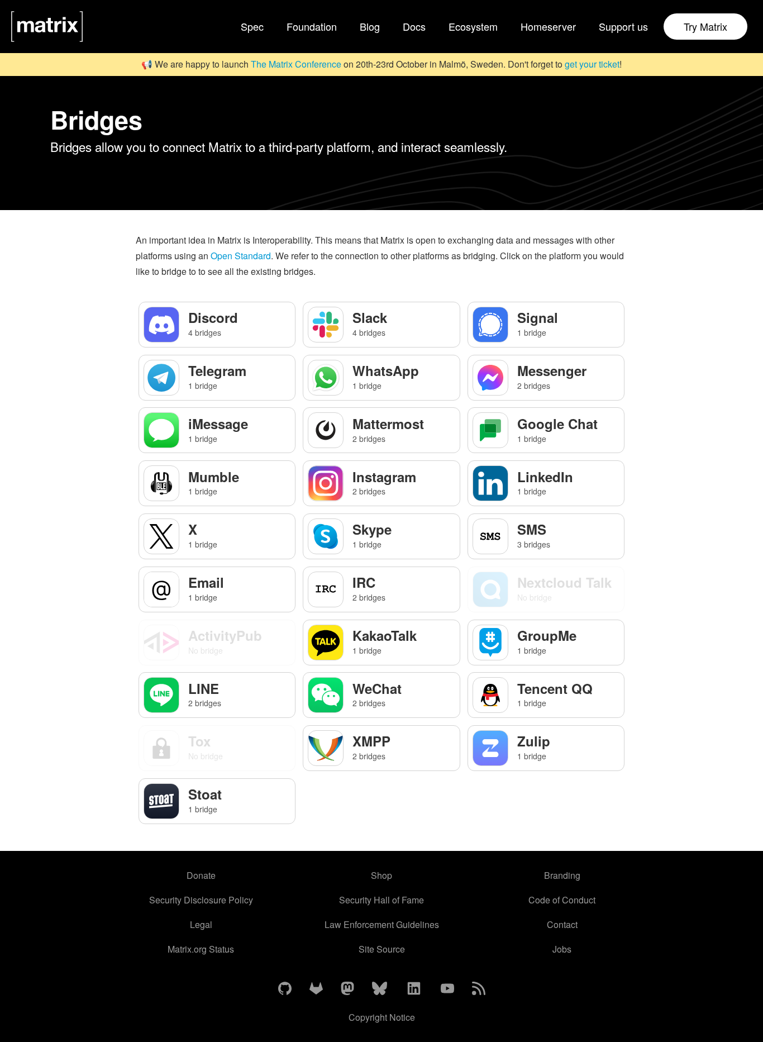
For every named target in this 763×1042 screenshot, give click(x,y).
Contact (562, 924)
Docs (414, 26)
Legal (201, 924)
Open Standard (241, 255)
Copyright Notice (382, 1017)
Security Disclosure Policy (201, 899)
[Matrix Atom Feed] (478, 989)
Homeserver (548, 26)
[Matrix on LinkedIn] (414, 988)
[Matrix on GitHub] (285, 989)
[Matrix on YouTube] (447, 989)
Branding (562, 875)
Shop (381, 875)
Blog (370, 26)
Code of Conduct (561, 899)
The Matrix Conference (296, 64)
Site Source (382, 949)
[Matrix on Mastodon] (347, 989)
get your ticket (592, 64)
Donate (201, 875)
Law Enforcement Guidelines (382, 924)
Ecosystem (473, 26)
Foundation (312, 26)
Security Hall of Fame (381, 899)
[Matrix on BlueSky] (379, 989)
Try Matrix (705, 26)
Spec (252, 26)
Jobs (561, 949)
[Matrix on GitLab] (316, 989)
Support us (623, 26)
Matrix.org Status (201, 949)
